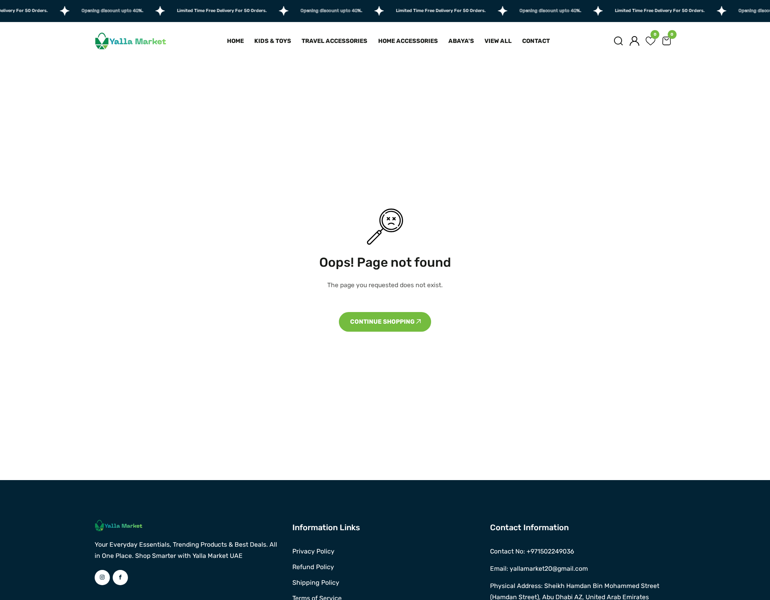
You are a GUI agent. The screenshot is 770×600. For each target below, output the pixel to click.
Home (235, 41)
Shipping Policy (315, 582)
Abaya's (461, 41)
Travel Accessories (334, 41)
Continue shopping (383, 321)
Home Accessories (408, 41)
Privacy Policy (313, 551)
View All (498, 41)
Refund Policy (313, 567)
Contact (536, 41)
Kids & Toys (272, 41)
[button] (618, 41)
